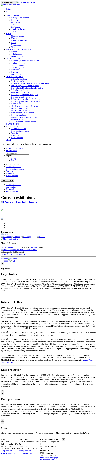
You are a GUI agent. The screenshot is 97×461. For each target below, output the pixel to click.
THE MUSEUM (13, 15)
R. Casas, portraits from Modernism (25, 101)
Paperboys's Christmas (20, 92)
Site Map (33, 247)
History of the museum (20, 18)
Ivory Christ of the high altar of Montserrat (28, 88)
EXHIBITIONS (12, 126)
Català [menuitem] (8, 9)
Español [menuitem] (9, 11)
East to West (16, 104)
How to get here (17, 38)
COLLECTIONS (13, 58)
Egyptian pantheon (18, 115)
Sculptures (15, 70)
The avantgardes (17, 67)
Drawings (15, 72)
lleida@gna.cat (25, 451)
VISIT (8, 34)
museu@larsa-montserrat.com (13, 254)
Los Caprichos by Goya (20, 97)
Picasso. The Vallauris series (22, 110)
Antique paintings (18, 63)
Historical (15, 135)
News (13, 24)
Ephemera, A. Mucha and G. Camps (25, 99)
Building (14, 20)
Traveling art (16, 133)
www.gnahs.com (8, 453)
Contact (14, 31)
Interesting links (14, 247)
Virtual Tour (16, 45)
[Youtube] (15, 237)
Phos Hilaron (16, 74)
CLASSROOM (12, 124)
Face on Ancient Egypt (20, 108)
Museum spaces (17, 36)
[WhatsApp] (26, 237)
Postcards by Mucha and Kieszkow (25, 86)
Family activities (17, 56)
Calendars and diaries (19, 90)
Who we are (16, 22)
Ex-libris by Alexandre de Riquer (24, 95)
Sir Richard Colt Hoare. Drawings (24, 106)
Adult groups (16, 54)
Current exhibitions (18, 128)
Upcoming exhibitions (20, 131)
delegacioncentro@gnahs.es (51, 457)
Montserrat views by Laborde (23, 113)
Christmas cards (17, 81)
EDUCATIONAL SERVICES (18, 49)
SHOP (8, 140)
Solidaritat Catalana (19, 79)
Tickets (14, 47)
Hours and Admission (19, 40)
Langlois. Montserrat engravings (24, 117)
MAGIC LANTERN (14, 76)
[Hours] (4, 234)
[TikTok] (41, 237)
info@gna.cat (6, 451)
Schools (14, 52)
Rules (13, 43)
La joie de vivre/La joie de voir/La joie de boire (30, 83)
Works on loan (17, 138)
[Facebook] (6, 237)
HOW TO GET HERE (15, 148)
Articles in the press (19, 29)
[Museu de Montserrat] (10, 239)
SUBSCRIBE (11, 151)
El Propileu (15, 27)
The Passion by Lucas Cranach (23, 122)
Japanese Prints (17, 119)
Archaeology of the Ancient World (25, 61)
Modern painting (17, 65)
